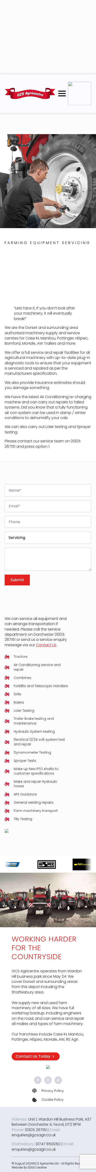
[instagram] (48, 1080)
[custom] (58, 1080)
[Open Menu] (62, 93)
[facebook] (37, 1080)
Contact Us (46, 645)
